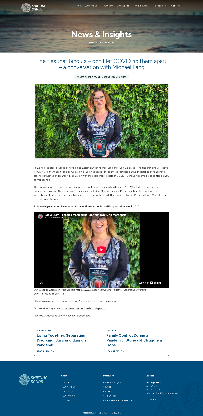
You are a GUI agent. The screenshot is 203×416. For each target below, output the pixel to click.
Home (78, 5)
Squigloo (117, 413)
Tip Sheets (110, 395)
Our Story (108, 5)
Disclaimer (104, 413)
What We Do (91, 5)
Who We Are (123, 5)
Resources (160, 5)
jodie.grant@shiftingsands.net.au (161, 393)
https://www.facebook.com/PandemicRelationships (62, 315)
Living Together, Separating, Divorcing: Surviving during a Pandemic (62, 340)
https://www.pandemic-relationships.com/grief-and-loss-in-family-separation (75, 301)
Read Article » (45, 351)
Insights (122, 77)
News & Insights (141, 5)
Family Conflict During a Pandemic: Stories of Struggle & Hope (134, 340)
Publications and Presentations (120, 400)
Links (107, 391)
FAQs (108, 386)
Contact (175, 5)
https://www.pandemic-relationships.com (83, 308)
